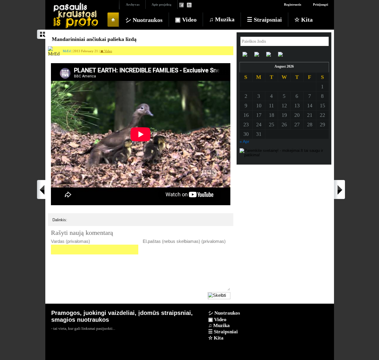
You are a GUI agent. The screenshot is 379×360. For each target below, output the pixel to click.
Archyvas (132, 4)
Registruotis (292, 4)
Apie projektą (161, 4)
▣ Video (186, 19)
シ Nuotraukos (144, 20)
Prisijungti (320, 4)
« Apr (244, 141)
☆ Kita (303, 19)
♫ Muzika (222, 19)
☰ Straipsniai (264, 19)
